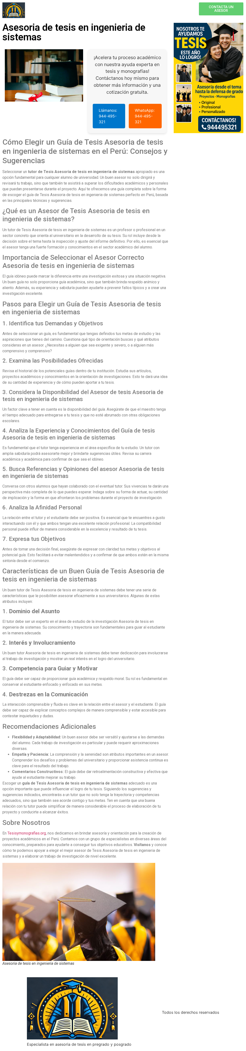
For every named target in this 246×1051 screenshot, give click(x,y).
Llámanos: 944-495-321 (108, 116)
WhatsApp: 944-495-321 (144, 116)
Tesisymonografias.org (26, 833)
